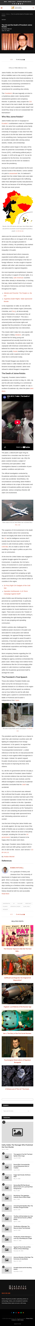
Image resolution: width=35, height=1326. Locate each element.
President (5, 909)
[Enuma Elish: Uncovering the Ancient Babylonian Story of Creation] (7, 1167)
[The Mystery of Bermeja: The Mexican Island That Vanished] (7, 1229)
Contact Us (14, 1320)
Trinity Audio (18, 67)
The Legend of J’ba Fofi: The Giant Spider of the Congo (23, 1155)
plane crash (26, 906)
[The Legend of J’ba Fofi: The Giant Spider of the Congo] (7, 1156)
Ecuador (5, 906)
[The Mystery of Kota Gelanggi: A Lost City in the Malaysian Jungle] (7, 1239)
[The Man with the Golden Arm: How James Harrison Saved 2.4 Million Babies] (7, 1218)
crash (24, 784)
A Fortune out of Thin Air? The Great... (17, 1089)
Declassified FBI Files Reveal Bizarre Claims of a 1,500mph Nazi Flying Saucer (23, 1187)
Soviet (15, 351)
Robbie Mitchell (7, 29)
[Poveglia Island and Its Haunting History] (7, 1270)
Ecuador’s (5, 123)
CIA (30, 101)
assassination (6, 903)
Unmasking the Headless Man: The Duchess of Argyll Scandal (23, 1206)
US (5, 538)
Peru (13, 311)
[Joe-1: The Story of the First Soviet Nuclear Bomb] (17, 1020)
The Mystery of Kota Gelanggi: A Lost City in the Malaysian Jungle (23, 1237)
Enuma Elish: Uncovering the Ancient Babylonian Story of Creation (21, 1166)
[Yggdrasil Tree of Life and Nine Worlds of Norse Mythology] (7, 1249)
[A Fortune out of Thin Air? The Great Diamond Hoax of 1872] (17, 1075)
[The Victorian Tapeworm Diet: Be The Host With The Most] (17, 935)
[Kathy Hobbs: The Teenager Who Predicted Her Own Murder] (17, 1132)
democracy (28, 903)
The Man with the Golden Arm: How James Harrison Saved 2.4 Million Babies (23, 1217)
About (5, 1)
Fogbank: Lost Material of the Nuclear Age (17, 1007)
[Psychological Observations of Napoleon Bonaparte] (17, 1046)
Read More (5, 894)
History (8, 14)
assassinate (13, 173)
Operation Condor (15, 906)
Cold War (5, 547)
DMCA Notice (20, 1320)
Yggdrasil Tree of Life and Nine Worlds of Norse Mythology (22, 1247)
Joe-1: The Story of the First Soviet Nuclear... (17, 1033)
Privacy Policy (12, 1)
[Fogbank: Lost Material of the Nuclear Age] (17, 993)
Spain (17, 700)
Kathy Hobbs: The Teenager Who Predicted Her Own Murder (17, 1146)
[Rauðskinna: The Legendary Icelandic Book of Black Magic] (7, 1198)
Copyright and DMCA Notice (24, 1)
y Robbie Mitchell (8, 856)
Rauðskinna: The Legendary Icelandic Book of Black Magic (22, 1196)
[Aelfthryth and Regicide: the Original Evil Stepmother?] (17, 964)
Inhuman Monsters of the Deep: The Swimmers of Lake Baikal (23, 1258)
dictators (18, 335)
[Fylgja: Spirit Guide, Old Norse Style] (7, 1177)
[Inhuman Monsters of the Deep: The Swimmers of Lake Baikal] (7, 1260)
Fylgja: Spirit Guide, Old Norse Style (22, 1175)
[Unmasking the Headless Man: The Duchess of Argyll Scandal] (7, 1208)
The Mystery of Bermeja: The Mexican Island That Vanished (22, 1227)
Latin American (18, 278)
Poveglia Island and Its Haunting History (23, 1268)
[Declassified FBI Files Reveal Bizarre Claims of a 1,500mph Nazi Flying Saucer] (7, 1187)
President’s (8, 93)
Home (3, 14)
